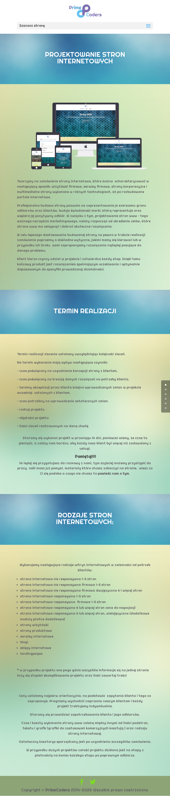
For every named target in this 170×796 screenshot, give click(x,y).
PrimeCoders (57, 789)
